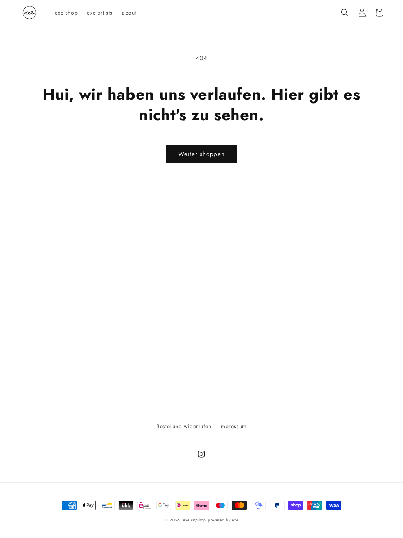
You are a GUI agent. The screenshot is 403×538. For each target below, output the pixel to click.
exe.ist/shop (194, 520)
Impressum (232, 426)
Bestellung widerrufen (183, 426)
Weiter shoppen (201, 154)
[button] (344, 12)
